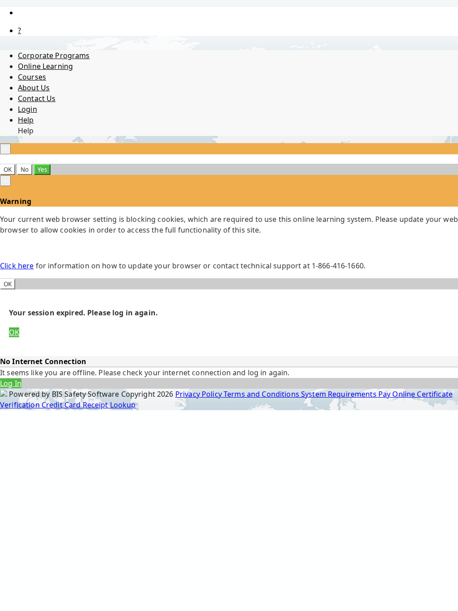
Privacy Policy (199, 394)
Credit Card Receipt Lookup (89, 405)
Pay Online (397, 394)
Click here (17, 266)
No (25, 169)
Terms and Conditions (262, 394)
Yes (42, 169)
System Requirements (339, 394)
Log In (10, 383)
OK (8, 169)
